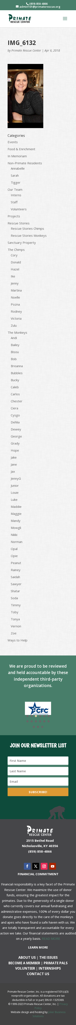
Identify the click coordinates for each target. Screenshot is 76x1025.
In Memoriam (17, 156)
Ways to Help (17, 640)
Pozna (15, 304)
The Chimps (16, 249)
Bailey (15, 345)
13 (34, 727)
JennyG (16, 478)
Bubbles (17, 373)
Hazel (15, 269)
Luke (14, 499)
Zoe (13, 633)
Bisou (15, 352)
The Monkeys (17, 332)
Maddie (16, 506)
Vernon (16, 626)
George (16, 436)
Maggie (16, 513)
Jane (14, 464)
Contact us (38, 974)
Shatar (15, 591)
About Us (27, 957)
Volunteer (25, 968)
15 (42, 727)
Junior (15, 485)
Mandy (15, 520)
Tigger (15, 182)
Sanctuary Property (22, 242)
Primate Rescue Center (26, 50)
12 (49, 721)
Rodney (16, 311)
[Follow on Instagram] (44, 866)
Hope (15, 450)
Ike (13, 276)
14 (38, 727)
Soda (14, 598)
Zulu (14, 325)
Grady (15, 443)
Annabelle (18, 168)
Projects (14, 216)
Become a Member (24, 963)
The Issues (48, 957)
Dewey (16, 429)
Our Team (15, 189)
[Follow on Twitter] (35, 866)
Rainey (15, 570)
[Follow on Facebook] (27, 866)
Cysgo (15, 415)
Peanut (16, 563)
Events (13, 142)
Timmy (16, 605)
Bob (14, 359)
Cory (14, 255)
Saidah (15, 577)
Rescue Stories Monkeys (29, 235)
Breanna (17, 366)
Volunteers (19, 209)
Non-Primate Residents (25, 163)
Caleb (15, 387)
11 (44, 721)
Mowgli (16, 527)
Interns (16, 195)
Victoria (16, 318)
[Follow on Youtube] (52, 866)
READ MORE (51, 938)
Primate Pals (56, 963)
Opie (14, 556)
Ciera (14, 408)
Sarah (15, 175)
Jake (14, 457)
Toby (14, 612)
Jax (13, 471)
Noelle (15, 297)
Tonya (15, 619)
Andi (14, 338)
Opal (14, 549)
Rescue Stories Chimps (27, 228)
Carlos (15, 394)
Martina (16, 290)
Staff (14, 202)
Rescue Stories (19, 223)
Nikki (14, 535)
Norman (16, 542)
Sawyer (16, 584)
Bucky (15, 380)
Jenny (15, 283)
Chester (16, 401)
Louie (15, 492)
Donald (16, 262)
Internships (50, 968)
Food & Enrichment (21, 149)
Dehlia (15, 422)
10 (40, 721)
